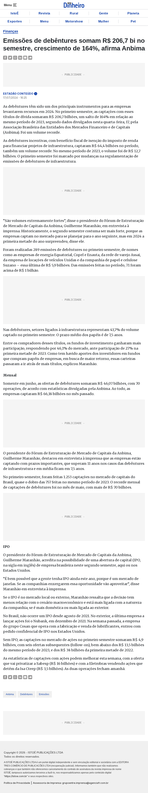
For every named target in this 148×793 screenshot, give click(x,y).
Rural (74, 13)
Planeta (133, 13)
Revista (44, 13)
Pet (133, 21)
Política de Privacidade (17, 782)
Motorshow (74, 21)
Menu (44, 21)
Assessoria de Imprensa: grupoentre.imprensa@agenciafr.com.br (70, 782)
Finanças (10, 31)
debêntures (26, 694)
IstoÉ (15, 13)
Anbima (10, 694)
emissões (44, 694)
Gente (103, 13)
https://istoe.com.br (16, 776)
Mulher (103, 21)
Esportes (15, 21)
